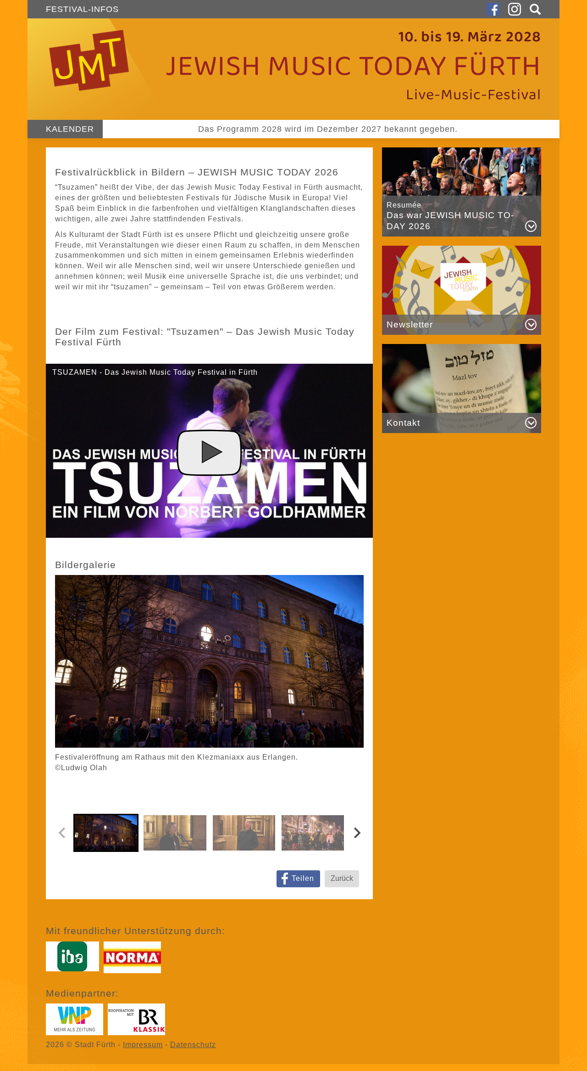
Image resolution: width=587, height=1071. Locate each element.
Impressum (143, 1044)
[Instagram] (514, 9)
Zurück (342, 878)
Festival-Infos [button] (82, 9)
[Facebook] (493, 9)
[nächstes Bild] (356, 833)
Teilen (303, 878)
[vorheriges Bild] (62, 833)
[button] (533, 9)
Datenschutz (193, 1044)
